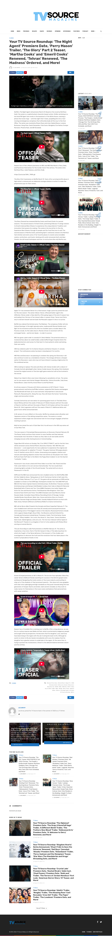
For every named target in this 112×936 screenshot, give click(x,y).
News (18, 31)
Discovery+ (71, 685)
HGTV (69, 686)
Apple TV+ (68, 683)
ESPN (57, 686)
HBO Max (65, 686)
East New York (51, 686)
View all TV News (40, 908)
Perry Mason (66, 688)
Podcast (85, 31)
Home (12, 31)
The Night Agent (65, 690)
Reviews (49, 31)
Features (76, 31)
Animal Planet (61, 683)
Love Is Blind (48, 688)
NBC (57, 688)
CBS (73, 683)
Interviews (67, 31)
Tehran (58, 690)
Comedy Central (53, 685)
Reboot (72, 688)
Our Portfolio (97, 932)
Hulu (73, 686)
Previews (26, 31)
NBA (54, 688)
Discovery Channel (63, 685)
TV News (11, 37)
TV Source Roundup (65, 692)
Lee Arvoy (17, 67)
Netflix (60, 688)
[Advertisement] (90, 65)
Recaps (34, 31)
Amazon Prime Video (52, 683)
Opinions (57, 31)
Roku (54, 690)
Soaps (42, 31)
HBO (60, 686)
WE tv (72, 692)
